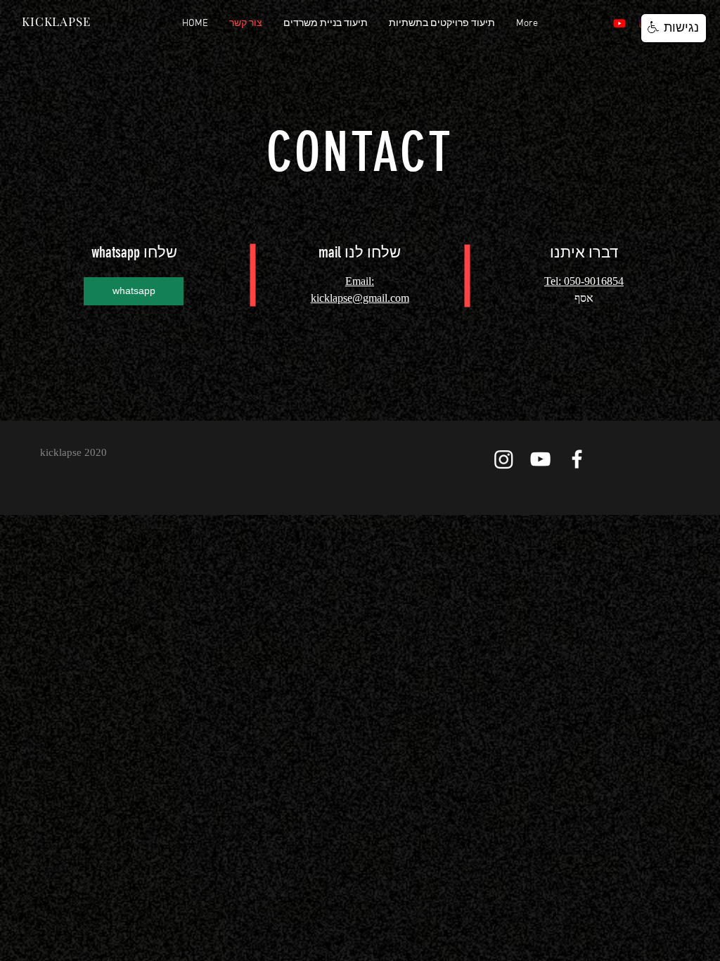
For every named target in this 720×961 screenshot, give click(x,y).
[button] (673, 28)
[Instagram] (503, 459)
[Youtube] (619, 23)
